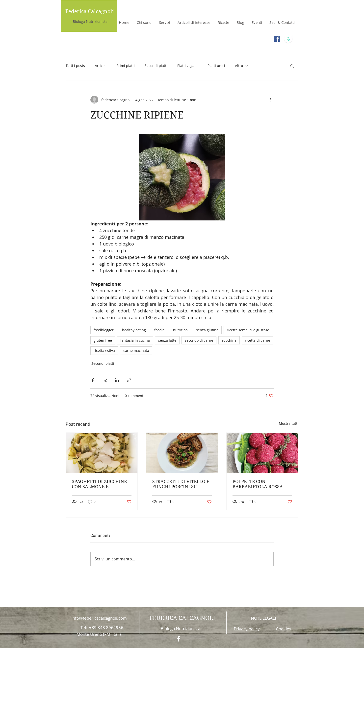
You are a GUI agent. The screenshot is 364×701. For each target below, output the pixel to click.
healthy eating (134, 330)
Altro (239, 65)
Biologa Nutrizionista (90, 21)
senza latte (167, 340)
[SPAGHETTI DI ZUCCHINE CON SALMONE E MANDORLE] (101, 453)
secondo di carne (199, 340)
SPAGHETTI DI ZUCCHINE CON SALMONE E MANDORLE (99, 484)
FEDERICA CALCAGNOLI (182, 617)
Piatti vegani (187, 65)
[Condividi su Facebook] (92, 380)
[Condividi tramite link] (129, 380)
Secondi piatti (156, 65)
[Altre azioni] (271, 100)
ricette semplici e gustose (248, 330)
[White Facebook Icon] (178, 638)
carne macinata (136, 350)
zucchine (229, 340)
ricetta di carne (257, 340)
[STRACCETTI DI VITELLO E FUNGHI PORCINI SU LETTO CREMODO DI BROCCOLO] (182, 453)
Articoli (100, 65)
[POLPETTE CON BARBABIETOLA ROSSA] (262, 453)
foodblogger (104, 330)
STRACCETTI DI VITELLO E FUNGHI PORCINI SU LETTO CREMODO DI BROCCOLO (180, 484)
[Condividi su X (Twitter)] (105, 380)
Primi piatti (125, 65)
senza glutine (207, 330)
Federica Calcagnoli (89, 11)
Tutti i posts (75, 65)
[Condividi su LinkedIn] (117, 380)
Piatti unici (216, 65)
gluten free (103, 340)
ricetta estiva (104, 350)
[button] (292, 66)
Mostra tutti (288, 423)
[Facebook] (277, 39)
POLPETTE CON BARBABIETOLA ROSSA (258, 484)
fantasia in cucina (135, 340)
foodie (159, 330)
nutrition (180, 330)
